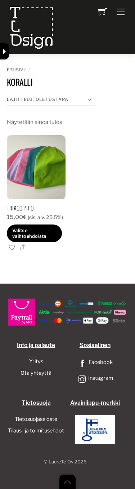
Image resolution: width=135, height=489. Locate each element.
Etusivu (17, 69)
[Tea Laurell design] (32, 26)
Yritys (36, 361)
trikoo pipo (20, 208)
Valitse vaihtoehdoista (29, 233)
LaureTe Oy (61, 461)
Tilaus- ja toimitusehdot (36, 430)
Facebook (100, 362)
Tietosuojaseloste (36, 419)
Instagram (100, 378)
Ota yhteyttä (36, 373)
